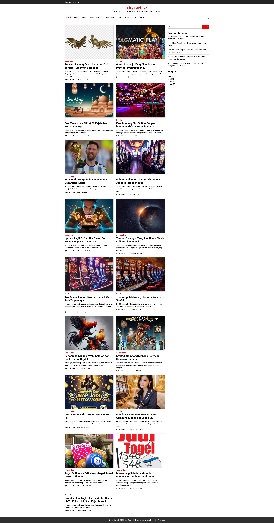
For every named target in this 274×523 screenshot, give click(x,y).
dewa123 (171, 76)
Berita (67, 120)
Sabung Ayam (70, 61)
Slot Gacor (120, 176)
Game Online (95, 18)
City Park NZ (137, 7)
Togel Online (139, 18)
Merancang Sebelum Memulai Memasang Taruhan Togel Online (135, 475)
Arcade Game (80, 18)
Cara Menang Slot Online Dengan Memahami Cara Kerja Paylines (136, 125)
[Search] (207, 17)
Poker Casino (110, 18)
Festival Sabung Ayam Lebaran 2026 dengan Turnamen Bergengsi (86, 66)
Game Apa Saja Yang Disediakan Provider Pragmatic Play (135, 66)
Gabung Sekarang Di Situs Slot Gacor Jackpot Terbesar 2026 (138, 181)
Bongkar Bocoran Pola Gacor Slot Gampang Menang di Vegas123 (136, 416)
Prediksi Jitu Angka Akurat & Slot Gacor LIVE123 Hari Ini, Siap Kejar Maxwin (88, 500)
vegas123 (171, 84)
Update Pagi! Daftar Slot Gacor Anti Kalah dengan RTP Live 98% (85, 240)
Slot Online (124, 18)
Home (68, 18)
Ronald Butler (71, 79)
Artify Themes (159, 520)
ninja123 (171, 79)
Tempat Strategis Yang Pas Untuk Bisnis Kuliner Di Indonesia (140, 240)
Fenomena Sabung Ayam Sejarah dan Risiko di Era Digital (87, 357)
